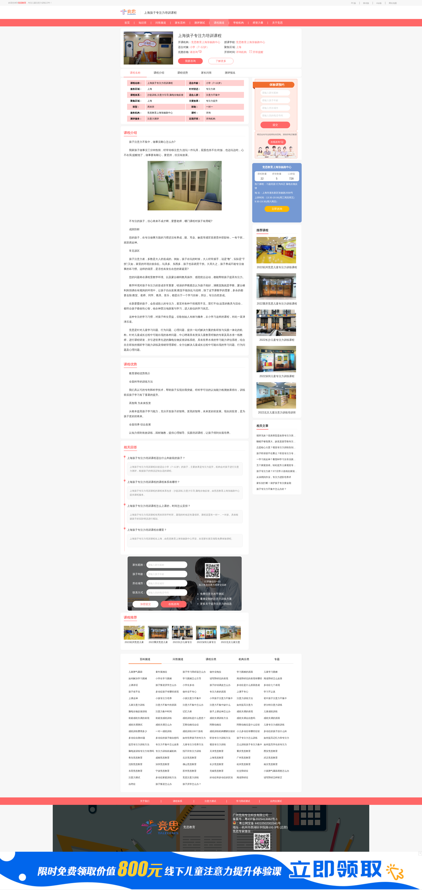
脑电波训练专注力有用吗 (141, 751)
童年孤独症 (161, 672)
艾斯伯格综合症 (191, 724)
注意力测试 (134, 777)
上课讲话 (133, 685)
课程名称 (135, 72)
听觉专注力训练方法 (220, 738)
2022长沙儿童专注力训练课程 (276, 339)
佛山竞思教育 (189, 764)
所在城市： (139, 583)
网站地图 (393, 3)
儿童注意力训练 (137, 705)
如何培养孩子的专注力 (194, 738)
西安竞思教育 (271, 751)
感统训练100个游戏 (193, 731)
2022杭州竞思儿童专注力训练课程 (277, 267)
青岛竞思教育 (135, 757)
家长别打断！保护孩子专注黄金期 (273, 483)
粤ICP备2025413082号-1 (261, 819)
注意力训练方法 (245, 698)
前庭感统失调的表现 (139, 718)
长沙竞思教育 (217, 764)
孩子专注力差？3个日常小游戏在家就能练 (277, 471)
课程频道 (219, 22)
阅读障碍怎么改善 (273, 678)
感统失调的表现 (245, 711)
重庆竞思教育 (244, 751)
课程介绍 (159, 72)
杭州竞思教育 (244, 764)
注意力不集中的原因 (166, 705)
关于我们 (144, 801)
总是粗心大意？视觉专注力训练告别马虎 (277, 447)
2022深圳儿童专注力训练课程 (276, 376)
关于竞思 (277, 22)
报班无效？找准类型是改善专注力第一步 (277, 435)
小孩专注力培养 (164, 698)
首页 (127, 22)
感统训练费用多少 (138, 731)
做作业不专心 (189, 691)
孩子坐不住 (134, 691)
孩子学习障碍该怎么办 (194, 672)
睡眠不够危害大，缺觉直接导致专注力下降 (278, 441)
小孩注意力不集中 (192, 698)
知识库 (143, 22)
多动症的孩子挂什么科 (275, 731)
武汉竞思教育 (271, 757)
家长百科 (180, 22)
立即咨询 (277, 208)
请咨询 (194, 52)
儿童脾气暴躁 (135, 672)
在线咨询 (173, 604)
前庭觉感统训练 (164, 718)
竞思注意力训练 (191, 777)
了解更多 (221, 61)
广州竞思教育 (244, 757)
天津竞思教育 (217, 751)
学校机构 (238, 22)
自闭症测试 (276, 801)
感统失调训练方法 (219, 718)
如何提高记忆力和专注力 (276, 738)
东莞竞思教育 (135, 771)
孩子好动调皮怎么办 (220, 685)
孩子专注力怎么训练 (247, 738)
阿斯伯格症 (215, 724)
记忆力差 (187, 711)
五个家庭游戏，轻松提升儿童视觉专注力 (277, 465)
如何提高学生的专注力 (275, 744)
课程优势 (182, 72)
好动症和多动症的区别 (221, 777)
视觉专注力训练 (218, 744)
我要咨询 (190, 61)
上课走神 (133, 698)
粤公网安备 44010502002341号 (260, 823)
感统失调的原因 (272, 718)
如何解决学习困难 (138, 678)
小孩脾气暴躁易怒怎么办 (276, 771)
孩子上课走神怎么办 (220, 711)
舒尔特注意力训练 (273, 705)
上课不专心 (242, 691)
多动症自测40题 (137, 738)
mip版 (379, 3)
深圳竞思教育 (162, 764)
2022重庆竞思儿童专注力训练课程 (277, 303)
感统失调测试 (135, 724)
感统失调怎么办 (164, 724)
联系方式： (139, 592)
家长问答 (206, 72)
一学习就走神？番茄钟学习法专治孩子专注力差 (280, 459)
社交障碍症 (242, 771)
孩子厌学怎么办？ (192, 784)
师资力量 (258, 22)
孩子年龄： (139, 574)
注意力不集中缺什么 (220, 705)
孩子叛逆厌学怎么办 (166, 685)
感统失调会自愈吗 (246, 718)
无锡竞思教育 (217, 771)
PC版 (353, 3)
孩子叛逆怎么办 (164, 784)
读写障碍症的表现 (219, 678)
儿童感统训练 (271, 711)
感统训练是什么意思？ (194, 718)
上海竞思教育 (217, 757)
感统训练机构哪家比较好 (222, 731)
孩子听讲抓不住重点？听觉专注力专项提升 (278, 453)
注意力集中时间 (164, 711)
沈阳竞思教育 (135, 764)
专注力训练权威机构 (166, 751)
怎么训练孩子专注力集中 (249, 744)
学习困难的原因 (245, 672)
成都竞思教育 (162, 757)
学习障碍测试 (243, 801)
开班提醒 (257, 52)
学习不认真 (269, 691)
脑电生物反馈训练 (138, 711)
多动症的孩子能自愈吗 (167, 738)
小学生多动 (188, 685)
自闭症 (132, 784)
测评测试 (199, 22)
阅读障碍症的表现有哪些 (249, 678)
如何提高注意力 (245, 705)
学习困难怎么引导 (192, 678)
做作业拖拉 (215, 672)
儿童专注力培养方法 (193, 744)
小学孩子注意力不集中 (221, 698)
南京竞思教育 (271, 764)
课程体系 (177, 801)
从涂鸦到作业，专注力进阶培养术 (273, 477)
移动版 (366, 3)
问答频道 (160, 22)
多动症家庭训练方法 (166, 777)
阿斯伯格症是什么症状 (248, 724)
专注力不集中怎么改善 (167, 744)
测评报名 (230, 72)
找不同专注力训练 (192, 751)
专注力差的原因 (218, 691)
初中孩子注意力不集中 (275, 698)
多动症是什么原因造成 (248, 685)
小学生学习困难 (164, 678)
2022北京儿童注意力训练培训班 (277, 412)
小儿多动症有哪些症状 (248, 731)
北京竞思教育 (189, 757)
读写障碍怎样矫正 (273, 777)
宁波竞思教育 (162, 771)
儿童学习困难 (271, 672)
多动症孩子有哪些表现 (167, 691)
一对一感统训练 (164, 731)
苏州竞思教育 (189, 771)
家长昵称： (139, 564)
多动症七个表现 (272, 685)
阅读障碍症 (242, 777)
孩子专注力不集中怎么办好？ (271, 489)
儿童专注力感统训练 (274, 724)
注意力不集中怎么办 (193, 705)
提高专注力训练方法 (139, 744)
